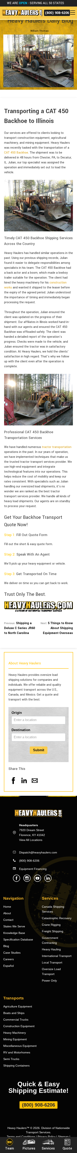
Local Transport (52, 962)
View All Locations (30, 840)
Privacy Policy (46, 1136)
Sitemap (63, 1136)
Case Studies (12, 952)
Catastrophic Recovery (56, 918)
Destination (20, 730)
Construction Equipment (18, 1026)
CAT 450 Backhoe (16, 152)
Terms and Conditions (21, 1136)
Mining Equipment (15, 1039)
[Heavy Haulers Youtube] (37, 880)
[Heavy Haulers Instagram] (27, 880)
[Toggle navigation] (73, 12)
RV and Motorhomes (16, 1052)
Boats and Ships (13, 1013)
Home (7, 906)
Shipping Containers (16, 1065)
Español (8, 965)
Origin (16, 713)
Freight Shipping (52, 931)
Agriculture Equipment (17, 1006)
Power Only (49, 980)
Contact (8, 919)
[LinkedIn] (24, 784)
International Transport (56, 956)
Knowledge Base (14, 933)
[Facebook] (13, 784)
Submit (38, 750)
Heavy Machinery (14, 1032)
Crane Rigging (51, 924)
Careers (8, 959)
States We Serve (14, 926)
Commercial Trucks (15, 1019)
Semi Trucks (11, 1059)
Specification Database (18, 939)
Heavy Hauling (51, 949)
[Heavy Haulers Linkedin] (48, 880)
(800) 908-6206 (57, 12)
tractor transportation (56, 447)
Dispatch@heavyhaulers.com (38, 852)
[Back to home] (22, 12)
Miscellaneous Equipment (20, 1045)
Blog (6, 946)
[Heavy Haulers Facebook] (16, 880)
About (7, 913)
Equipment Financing (33, 868)
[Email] (35, 784)
